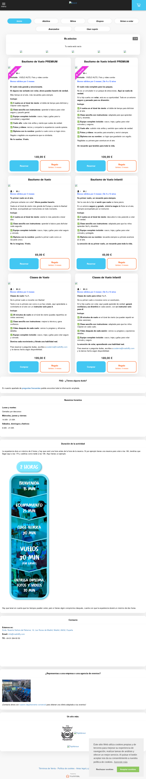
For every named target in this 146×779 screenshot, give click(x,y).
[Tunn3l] (73, 774)
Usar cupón (92, 29)
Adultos (46, 21)
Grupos (100, 21)
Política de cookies (66, 768)
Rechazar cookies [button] (104, 769)
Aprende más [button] (120, 762)
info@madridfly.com (16, 634)
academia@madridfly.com (56, 346)
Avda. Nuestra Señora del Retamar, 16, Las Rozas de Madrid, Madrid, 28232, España (37, 630)
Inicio (19, 21)
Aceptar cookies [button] (128, 769)
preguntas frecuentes (31, 388)
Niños (73, 21)
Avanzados (53, 29)
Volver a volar (126, 21)
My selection (70, 38)
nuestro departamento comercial (32, 704)
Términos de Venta (47, 768)
